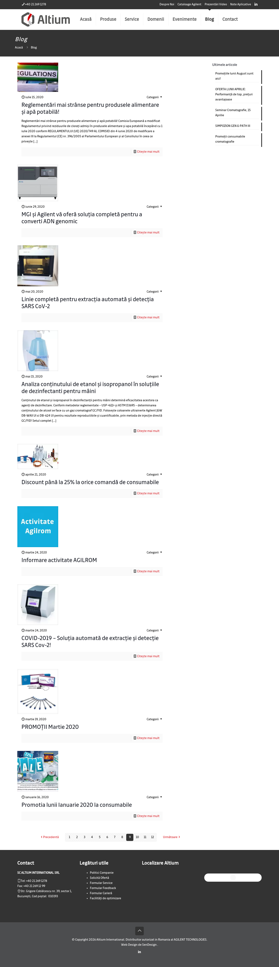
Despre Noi (167, 4)
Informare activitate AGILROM (59, 560)
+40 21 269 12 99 (34, 886)
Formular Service (101, 883)
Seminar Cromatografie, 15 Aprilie (233, 113)
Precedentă (51, 837)
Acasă (19, 47)
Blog (34, 47)
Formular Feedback (103, 888)
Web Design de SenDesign (139, 945)
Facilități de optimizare (105, 898)
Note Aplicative (240, 4)
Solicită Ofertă (99, 878)
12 (152, 837)
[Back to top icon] (139, 931)
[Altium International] (45, 19)
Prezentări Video (216, 4)
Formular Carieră (101, 893)
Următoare (170, 837)
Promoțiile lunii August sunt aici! (234, 76)
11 (145, 837)
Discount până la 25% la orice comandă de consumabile (90, 482)
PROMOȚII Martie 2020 (50, 727)
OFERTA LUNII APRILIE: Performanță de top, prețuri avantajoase (234, 94)
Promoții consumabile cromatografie (230, 139)
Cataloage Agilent (189, 4)
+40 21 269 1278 (35, 4)
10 (137, 837)
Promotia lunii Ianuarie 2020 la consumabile (76, 805)
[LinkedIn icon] (139, 951)
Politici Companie (102, 873)
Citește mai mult (148, 151)
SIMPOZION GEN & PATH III (232, 126)
